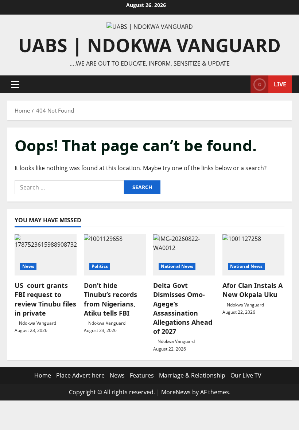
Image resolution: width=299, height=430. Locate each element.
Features (142, 375)
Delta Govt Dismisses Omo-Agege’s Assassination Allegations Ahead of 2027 (182, 308)
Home (42, 375)
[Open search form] (243, 84)
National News (177, 266)
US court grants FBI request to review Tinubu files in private (45, 299)
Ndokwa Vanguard (37, 323)
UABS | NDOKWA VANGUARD (149, 45)
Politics (100, 266)
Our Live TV (245, 375)
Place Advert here (80, 375)
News (28, 266)
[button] (15, 84)
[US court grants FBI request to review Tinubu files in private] (46, 254)
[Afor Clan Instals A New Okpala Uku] (253, 254)
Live (280, 84)
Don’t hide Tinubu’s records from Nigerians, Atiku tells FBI (110, 299)
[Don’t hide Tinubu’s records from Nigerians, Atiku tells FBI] (115, 254)
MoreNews (176, 392)
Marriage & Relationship (192, 375)
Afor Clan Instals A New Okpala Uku (252, 290)
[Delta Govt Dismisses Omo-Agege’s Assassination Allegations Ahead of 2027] (184, 254)
